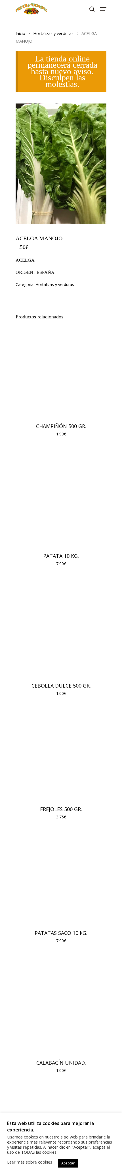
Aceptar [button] (68, 1163)
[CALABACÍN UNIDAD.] (61, 1004)
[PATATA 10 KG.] (61, 497)
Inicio (20, 33)
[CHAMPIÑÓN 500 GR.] (61, 370)
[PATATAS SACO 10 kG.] (61, 877)
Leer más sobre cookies (29, 1161)
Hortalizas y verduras (53, 33)
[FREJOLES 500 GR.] (61, 754)
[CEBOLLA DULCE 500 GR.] (61, 627)
